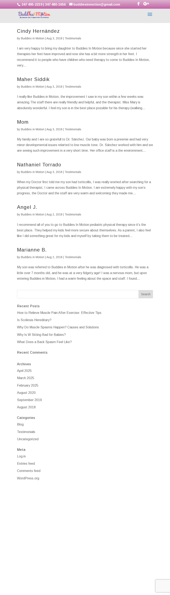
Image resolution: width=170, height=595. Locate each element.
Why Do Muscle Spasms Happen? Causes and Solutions (58, 327)
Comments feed (28, 471)
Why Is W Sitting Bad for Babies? (41, 334)
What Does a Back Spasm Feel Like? (44, 342)
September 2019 (29, 400)
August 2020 (26, 392)
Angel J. (27, 207)
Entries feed (26, 463)
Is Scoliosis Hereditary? (34, 320)
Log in (21, 456)
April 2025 (24, 370)
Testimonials (73, 38)
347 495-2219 (31, 4)
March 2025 (25, 378)
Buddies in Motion (32, 38)
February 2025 (27, 385)
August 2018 (26, 407)
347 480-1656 (55, 4)
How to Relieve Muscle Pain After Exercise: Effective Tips (59, 312)
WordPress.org (28, 478)
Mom (23, 122)
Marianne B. (32, 250)
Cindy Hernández (38, 31)
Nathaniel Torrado (39, 164)
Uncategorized (28, 439)
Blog (20, 424)
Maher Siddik (33, 79)
